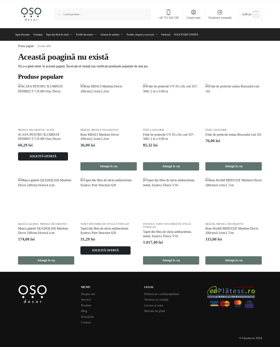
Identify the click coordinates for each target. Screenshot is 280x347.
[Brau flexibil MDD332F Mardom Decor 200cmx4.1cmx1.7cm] (233, 199)
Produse (86, 305)
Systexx (148, 224)
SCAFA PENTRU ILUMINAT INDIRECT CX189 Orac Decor (39, 137)
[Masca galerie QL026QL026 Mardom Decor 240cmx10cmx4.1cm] (46, 199)
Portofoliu (87, 316)
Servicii (86, 299)
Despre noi (88, 294)
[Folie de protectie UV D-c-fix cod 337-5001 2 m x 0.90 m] (171, 105)
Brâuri (85, 130)
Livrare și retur (153, 305)
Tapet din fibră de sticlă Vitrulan (104, 224)
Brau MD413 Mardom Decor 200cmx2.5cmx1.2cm (99, 137)
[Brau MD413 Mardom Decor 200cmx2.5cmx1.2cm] (108, 105)
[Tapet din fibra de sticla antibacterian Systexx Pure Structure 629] (108, 199)
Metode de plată (154, 311)
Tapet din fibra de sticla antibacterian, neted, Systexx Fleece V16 (167, 234)
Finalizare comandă (219, 17)
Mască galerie (28, 224)
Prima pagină (26, 46)
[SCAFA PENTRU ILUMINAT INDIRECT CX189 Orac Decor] (46, 105)
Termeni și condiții (156, 299)
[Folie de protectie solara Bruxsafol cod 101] (233, 105)
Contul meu (193, 17)
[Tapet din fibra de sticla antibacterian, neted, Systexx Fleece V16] (171, 199)
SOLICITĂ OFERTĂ (43, 156)
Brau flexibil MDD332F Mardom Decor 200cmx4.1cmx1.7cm (231, 231)
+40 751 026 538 (168, 17)
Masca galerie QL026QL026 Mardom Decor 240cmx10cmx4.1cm (43, 231)
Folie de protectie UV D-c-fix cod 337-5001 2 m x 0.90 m (168, 137)
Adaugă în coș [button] (108, 166)
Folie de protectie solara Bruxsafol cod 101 (233, 134)
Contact (86, 322)
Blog (84, 311)
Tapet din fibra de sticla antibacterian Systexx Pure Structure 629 (104, 231)
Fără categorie (154, 130)
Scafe (51, 130)
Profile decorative (31, 130)
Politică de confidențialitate (161, 294)
